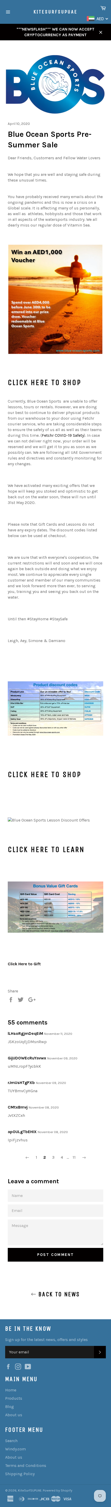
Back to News (58, 1294)
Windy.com (15, 1448)
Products (13, 1398)
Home (10, 1390)
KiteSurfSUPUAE (55, 12)
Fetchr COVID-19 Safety (63, 435)
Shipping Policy (20, 1473)
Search (11, 1440)
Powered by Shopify (57, 1490)
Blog (9, 1406)
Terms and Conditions (25, 1465)
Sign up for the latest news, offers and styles (46, 1339)
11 (74, 1157)
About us (13, 1414)
